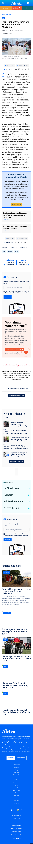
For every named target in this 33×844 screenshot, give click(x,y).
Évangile (8, 495)
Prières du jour (11, 508)
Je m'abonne (6, 8)
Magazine (16, 788)
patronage (6, 572)
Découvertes (16, 775)
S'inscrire (7, 297)
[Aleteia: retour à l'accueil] (16, 3)
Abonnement (16, 790)
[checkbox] (4, 291)
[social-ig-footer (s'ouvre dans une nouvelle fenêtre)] (21, 810)
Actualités (16, 767)
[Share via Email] (25, 69)
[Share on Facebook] (16, 69)
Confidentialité (16, 838)
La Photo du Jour (6, 14)
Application (16, 785)
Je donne (15, 8)
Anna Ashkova (19, 30)
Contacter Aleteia (16, 831)
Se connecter (21, 757)
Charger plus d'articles (16, 462)
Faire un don (16, 204)
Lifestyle (16, 770)
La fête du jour (11, 488)
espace (5, 693)
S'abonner (10, 757)
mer (4, 251)
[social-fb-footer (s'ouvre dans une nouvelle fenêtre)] (15, 810)
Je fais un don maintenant (14, 350)
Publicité (16, 795)
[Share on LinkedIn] (19, 69)
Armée (5, 640)
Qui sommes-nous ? (16, 822)
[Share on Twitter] (22, 69)
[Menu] (6, 3)
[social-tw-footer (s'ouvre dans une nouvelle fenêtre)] (18, 810)
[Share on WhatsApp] (28, 69)
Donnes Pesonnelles (16, 835)
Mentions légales (16, 825)
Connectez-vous (23, 389)
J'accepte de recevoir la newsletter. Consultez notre (17, 292)
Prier (26, 8)
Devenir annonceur (16, 828)
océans (10, 251)
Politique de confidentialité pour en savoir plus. (16, 293)
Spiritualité (16, 772)
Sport (16, 251)
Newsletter (16, 783)
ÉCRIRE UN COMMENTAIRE (16, 395)
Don (16, 793)
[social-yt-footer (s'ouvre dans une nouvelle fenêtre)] (11, 810)
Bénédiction (7, 613)
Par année (16, 803)
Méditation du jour (14, 501)
